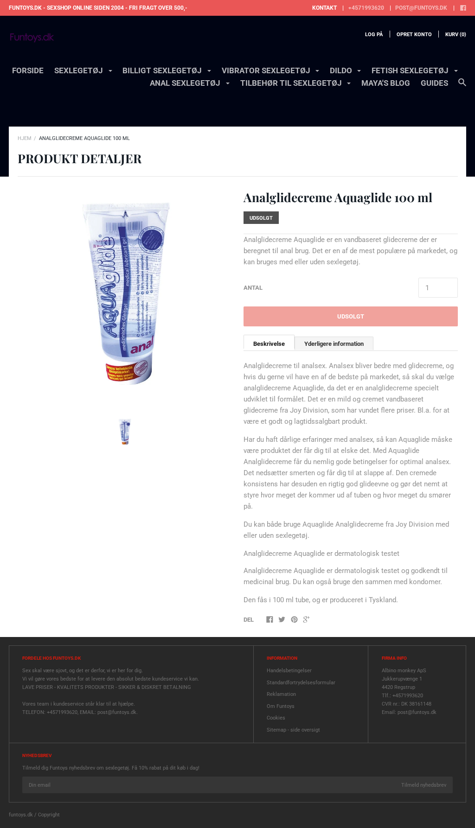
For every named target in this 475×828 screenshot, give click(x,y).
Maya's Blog (385, 83)
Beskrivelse (269, 343)
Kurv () (455, 35)
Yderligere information (334, 343)
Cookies (276, 718)
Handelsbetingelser (289, 671)
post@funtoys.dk (421, 8)
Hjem (25, 138)
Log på (374, 35)
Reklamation (281, 694)
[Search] (462, 87)
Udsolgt (350, 316)
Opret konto (414, 35)
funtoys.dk (21, 815)
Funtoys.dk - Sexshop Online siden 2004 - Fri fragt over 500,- (98, 8)
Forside (28, 70)
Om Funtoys (281, 706)
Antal (253, 287)
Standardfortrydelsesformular (301, 683)
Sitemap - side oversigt (293, 730)
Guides (434, 83)
